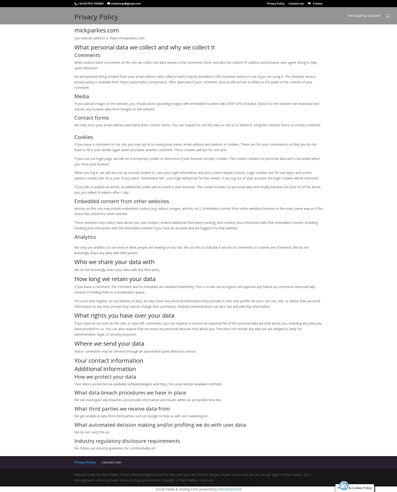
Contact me (296, 4)
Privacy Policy (275, 4)
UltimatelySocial (229, 489)
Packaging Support (364, 16)
